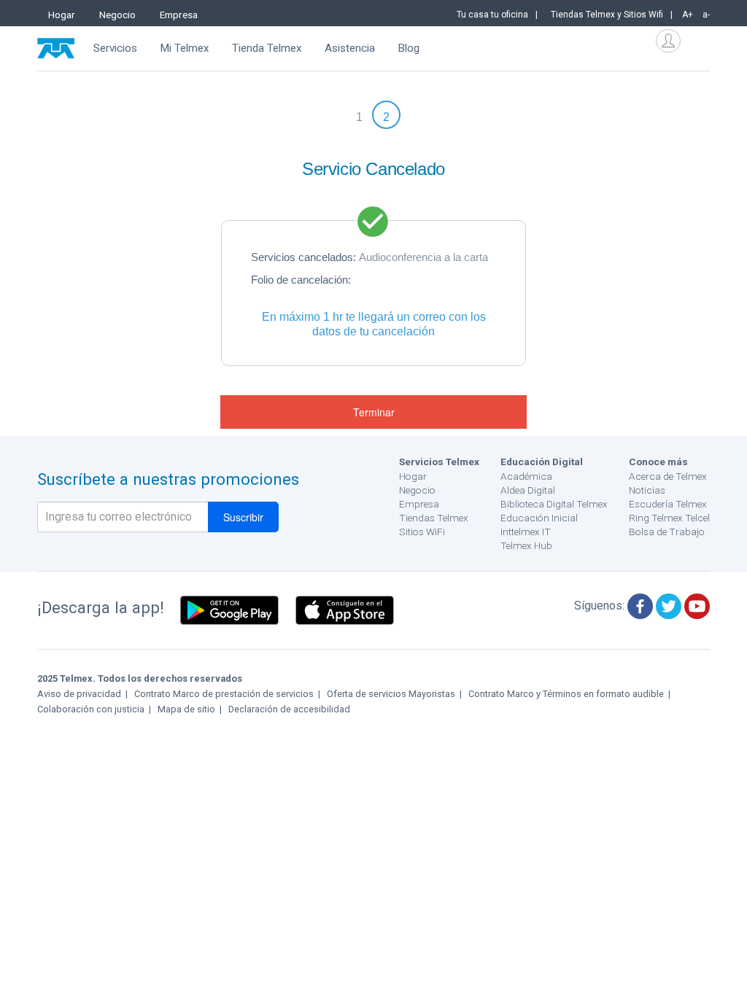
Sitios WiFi (422, 531)
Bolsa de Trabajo (667, 531)
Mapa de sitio (186, 709)
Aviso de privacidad (79, 693)
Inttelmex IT (525, 531)
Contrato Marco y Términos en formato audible (566, 693)
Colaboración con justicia (90, 709)
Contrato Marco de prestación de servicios (224, 693)
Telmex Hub (526, 545)
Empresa (179, 14)
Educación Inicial (539, 518)
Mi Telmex (184, 48)
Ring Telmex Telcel (669, 518)
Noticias (647, 490)
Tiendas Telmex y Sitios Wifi (607, 14)
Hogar (61, 14)
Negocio (117, 14)
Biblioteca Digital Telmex (554, 504)
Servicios (115, 48)
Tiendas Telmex (433, 518)
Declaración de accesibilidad (289, 709)
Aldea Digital (527, 490)
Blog (408, 48)
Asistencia (350, 48)
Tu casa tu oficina (492, 14)
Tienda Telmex (267, 48)
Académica (526, 476)
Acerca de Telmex (668, 476)
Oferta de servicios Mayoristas (391, 693)
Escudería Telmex (668, 504)
